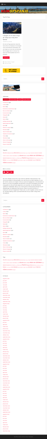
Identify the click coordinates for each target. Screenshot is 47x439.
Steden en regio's (11, 61)
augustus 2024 (6, 320)
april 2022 (5, 372)
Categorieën (5, 99)
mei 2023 (5, 345)
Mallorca (32, 158)
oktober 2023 (6, 334)
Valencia (38, 160)
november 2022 (6, 357)
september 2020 (6, 412)
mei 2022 (5, 370)
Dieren (4, 106)
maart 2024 (5, 326)
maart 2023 (5, 349)
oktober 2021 (6, 385)
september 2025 (6, 301)
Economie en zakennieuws (9, 108)
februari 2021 (6, 401)
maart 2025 (5, 314)
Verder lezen (6, 57)
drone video (27, 155)
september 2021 (6, 387)
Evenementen (6, 113)
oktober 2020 (6, 410)
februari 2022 (6, 376)
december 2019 (6, 431)
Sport (4, 125)
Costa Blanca (14, 155)
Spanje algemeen (7, 123)
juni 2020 (5, 418)
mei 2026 (5, 284)
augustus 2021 (6, 389)
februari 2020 (6, 426)
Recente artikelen (13, 99)
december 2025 (6, 295)
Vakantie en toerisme (7, 133)
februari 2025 (6, 316)
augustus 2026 (6, 278)
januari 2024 (5, 328)
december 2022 (6, 355)
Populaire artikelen (26, 99)
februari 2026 (6, 291)
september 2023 (6, 337)
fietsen (43, 155)
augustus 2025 (6, 303)
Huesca (16, 158)
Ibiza (18, 158)
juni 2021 (5, 393)
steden (19, 160)
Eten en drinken (6, 110)
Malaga (28, 158)
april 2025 (5, 312)
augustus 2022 (6, 364)
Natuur (5, 61)
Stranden (5, 129)
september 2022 (6, 362)
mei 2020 (5, 420)
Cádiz (18, 155)
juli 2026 (5, 280)
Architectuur (5, 102)
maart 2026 (5, 289)
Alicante (5, 152)
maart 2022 (5, 374)
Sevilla (12, 160)
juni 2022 (5, 368)
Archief (20, 99)
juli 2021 (4, 391)
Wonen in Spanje (6, 142)
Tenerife (34, 160)
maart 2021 (5, 399)
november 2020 (6, 408)
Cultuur (4, 104)
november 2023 (6, 332)
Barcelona (16, 153)
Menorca (35, 158)
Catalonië (7, 155)
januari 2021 (5, 403)
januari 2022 (5, 378)
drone (21, 155)
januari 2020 (5, 428)
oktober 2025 (6, 299)
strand (27, 160)
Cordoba (10, 155)
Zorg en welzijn (6, 144)
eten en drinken (36, 155)
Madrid (24, 158)
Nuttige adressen (7, 121)
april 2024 (5, 324)
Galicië (4, 158)
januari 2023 (5, 353)
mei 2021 (5, 395)
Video (4, 135)
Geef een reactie (7, 63)
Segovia (9, 160)
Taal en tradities (6, 131)
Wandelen (5, 138)
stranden (30, 160)
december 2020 (6, 405)
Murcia (42, 158)
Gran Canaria (12, 158)
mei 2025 (5, 309)
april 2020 (5, 422)
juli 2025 (4, 305)
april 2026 (5, 286)
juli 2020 (5, 416)
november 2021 (6, 383)
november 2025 (6, 297)
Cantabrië (40, 152)
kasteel (20, 158)
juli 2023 (4, 341)
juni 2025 (5, 307)
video (5, 162)
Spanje (16, 160)
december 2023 (6, 330)
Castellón (4, 155)
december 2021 (6, 380)
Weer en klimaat (6, 140)
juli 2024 (4, 322)
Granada (8, 158)
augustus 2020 (6, 414)
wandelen (9, 162)
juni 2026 (5, 282)
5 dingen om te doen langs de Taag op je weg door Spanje (11, 37)
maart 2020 (5, 424)
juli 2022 (4, 366)
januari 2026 (5, 293)
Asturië (12, 152)
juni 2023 (5, 343)
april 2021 (5, 397)
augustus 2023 (6, 339)
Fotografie (5, 115)
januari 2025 (5, 318)
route (7, 160)
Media (4, 117)
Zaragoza (14, 162)
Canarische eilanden (34, 152)
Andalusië (9, 152)
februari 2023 (6, 351)
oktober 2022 (6, 360)
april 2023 (5, 347)
